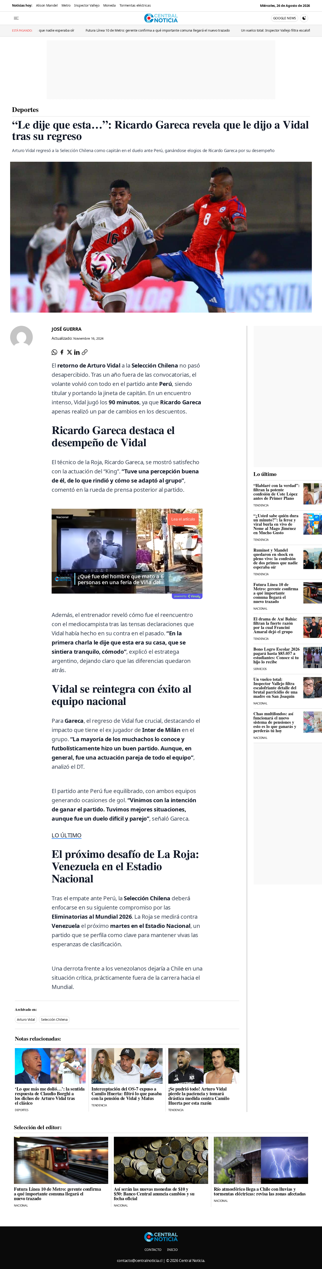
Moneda (109, 5)
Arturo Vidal (26, 1019)
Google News (284, 18)
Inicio (172, 1249)
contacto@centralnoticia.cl (139, 1260)
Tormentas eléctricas (135, 5)
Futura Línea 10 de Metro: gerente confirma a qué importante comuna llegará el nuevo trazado (108, 30)
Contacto (152, 1249)
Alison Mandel (47, 5)
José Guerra (66, 329)
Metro (66, 5)
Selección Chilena (54, 1019)
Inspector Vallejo (86, 5)
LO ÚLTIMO (67, 835)
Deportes (25, 109)
